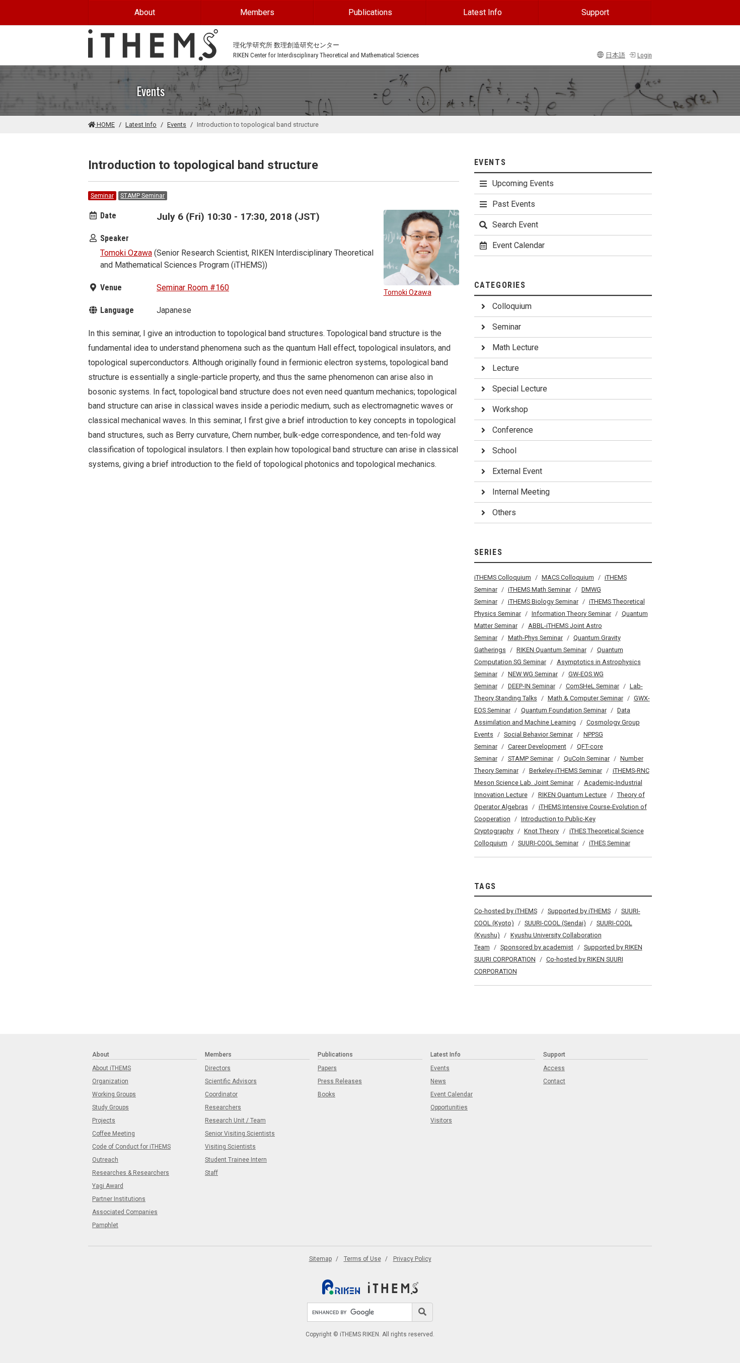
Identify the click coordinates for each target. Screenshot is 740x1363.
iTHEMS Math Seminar (539, 589)
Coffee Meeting (113, 1133)
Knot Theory (541, 831)
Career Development (537, 746)
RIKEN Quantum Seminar (551, 650)
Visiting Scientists (230, 1146)
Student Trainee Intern (236, 1159)
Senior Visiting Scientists (240, 1133)
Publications (370, 12)
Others (504, 512)
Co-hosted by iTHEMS (505, 911)
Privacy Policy (412, 1258)
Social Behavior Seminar (538, 734)
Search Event (515, 224)
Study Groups (110, 1107)
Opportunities (449, 1107)
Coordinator (221, 1094)
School (504, 450)
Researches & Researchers (130, 1172)
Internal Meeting (521, 492)
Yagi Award (107, 1185)
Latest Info (482, 12)
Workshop (510, 409)
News (438, 1081)
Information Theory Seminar (571, 613)
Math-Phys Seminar (535, 638)
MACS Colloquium (568, 577)
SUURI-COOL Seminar (548, 843)
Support (595, 12)
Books (326, 1094)
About (144, 12)
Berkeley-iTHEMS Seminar (565, 770)
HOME (105, 124)
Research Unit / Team (235, 1120)
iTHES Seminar (609, 843)
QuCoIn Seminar (587, 758)
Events (176, 124)
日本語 (615, 55)
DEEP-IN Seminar (531, 686)
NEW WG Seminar (533, 674)
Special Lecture (519, 388)
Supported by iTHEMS (579, 911)
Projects (103, 1120)
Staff (211, 1172)
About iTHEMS (111, 1068)
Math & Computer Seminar (585, 698)
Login (644, 55)
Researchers (223, 1107)
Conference (512, 430)
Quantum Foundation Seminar (564, 710)
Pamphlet (105, 1225)
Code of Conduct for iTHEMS (131, 1146)
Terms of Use (362, 1258)
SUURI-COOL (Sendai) (555, 923)
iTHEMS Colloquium (502, 577)
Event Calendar (518, 245)
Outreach (105, 1159)
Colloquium (512, 306)
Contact (554, 1081)
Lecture (505, 368)
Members (257, 12)
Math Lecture (515, 347)
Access (554, 1068)
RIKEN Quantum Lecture (572, 794)
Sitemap (320, 1258)
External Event (517, 471)
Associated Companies (125, 1212)
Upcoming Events (523, 183)
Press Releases (340, 1081)
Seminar (102, 195)
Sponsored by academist (536, 947)
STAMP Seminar (142, 195)
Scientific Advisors (231, 1081)
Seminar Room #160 (193, 287)
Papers (327, 1068)
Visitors (441, 1120)
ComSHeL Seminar (592, 686)
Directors (218, 1068)
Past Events (513, 204)
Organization (110, 1081)
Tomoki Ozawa (126, 253)
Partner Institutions (118, 1198)
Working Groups (114, 1094)
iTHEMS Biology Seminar (543, 601)
